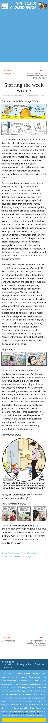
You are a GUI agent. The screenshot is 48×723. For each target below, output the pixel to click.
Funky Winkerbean (29, 553)
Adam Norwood (19, 698)
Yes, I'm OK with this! (24, 720)
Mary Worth (6, 556)
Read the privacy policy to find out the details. (23, 714)
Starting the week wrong (24, 87)
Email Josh (40, 664)
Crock (4, 553)
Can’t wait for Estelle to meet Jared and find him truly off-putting (37, 75)
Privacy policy (24, 664)
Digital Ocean (40, 691)
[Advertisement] (24, 37)
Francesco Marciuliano (29, 701)
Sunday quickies (8, 73)
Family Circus (14, 553)
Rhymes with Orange (22, 556)
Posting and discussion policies (8, 664)
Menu (4, 7)
